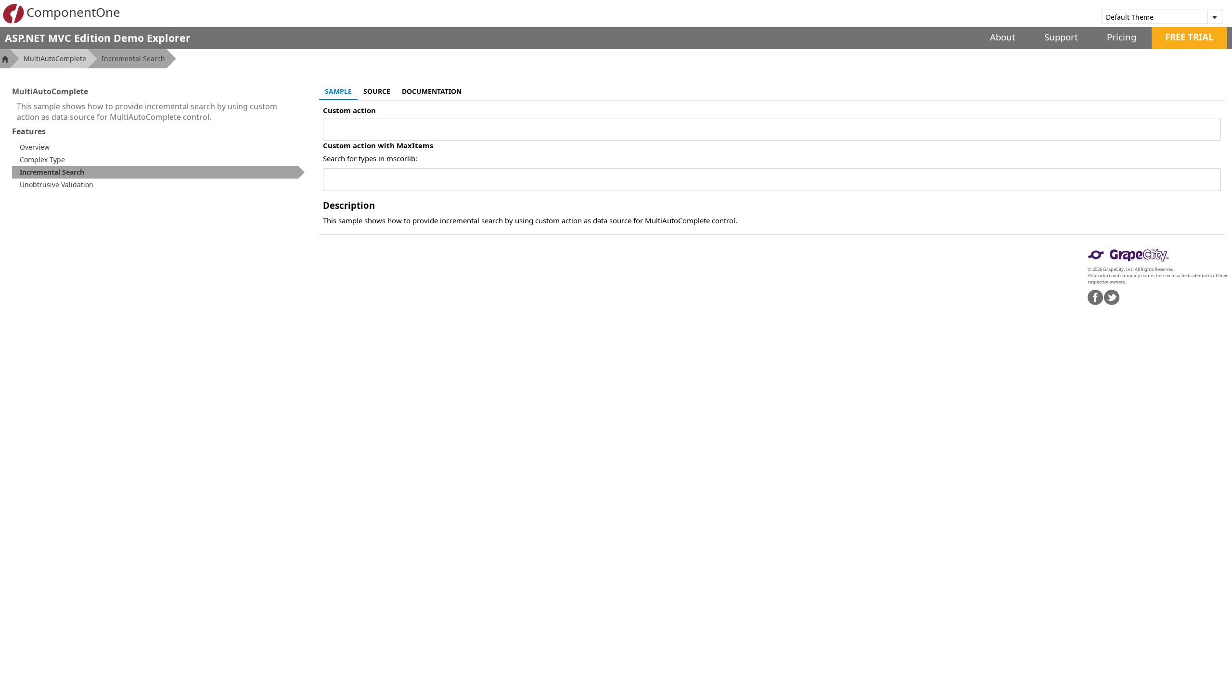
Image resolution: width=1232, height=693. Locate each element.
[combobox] (1154, 17)
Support (1061, 37)
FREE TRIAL (1189, 37)
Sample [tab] (338, 91)
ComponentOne (73, 12)
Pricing (1121, 37)
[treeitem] (158, 172)
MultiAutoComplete (55, 58)
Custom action (349, 110)
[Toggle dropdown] (1214, 17)
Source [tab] (376, 91)
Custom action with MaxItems (378, 145)
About (1002, 37)
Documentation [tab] (432, 91)
